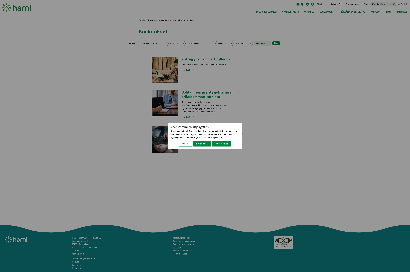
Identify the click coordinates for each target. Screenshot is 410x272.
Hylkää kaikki (202, 143)
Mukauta (186, 143)
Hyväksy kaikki (221, 143)
